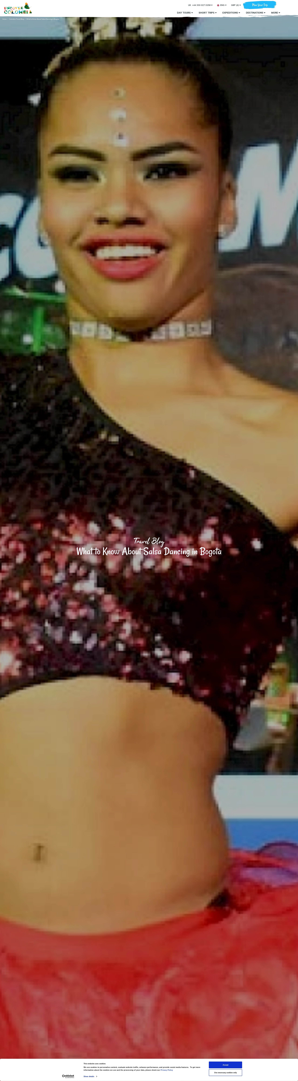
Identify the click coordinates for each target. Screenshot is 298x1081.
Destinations (255, 12)
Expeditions (230, 12)
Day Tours (184, 12)
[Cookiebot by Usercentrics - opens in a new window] (68, 1076)
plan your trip (260, 5)
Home (4, 19)
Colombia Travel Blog (16, 19)
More (275, 12)
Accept (225, 1065)
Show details (89, 1076)
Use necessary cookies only (225, 1072)
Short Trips (207, 12)
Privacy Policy (167, 1070)
